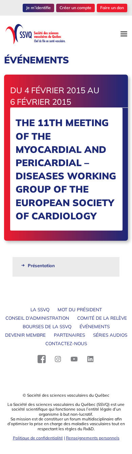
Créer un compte (75, 7)
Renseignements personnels (92, 437)
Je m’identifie (38, 7)
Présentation (41, 265)
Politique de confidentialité (38, 437)
